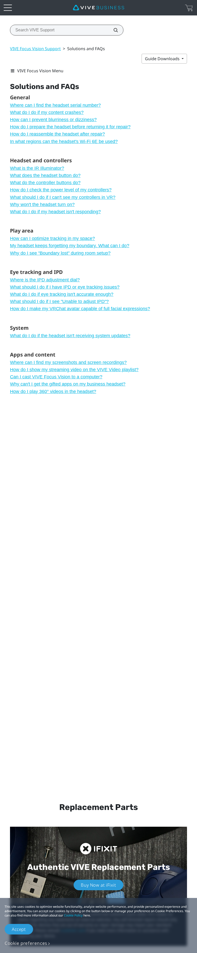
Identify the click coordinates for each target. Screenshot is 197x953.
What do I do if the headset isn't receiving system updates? (70, 335)
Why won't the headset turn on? (42, 204)
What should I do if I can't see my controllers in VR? (62, 197)
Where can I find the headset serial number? (55, 105)
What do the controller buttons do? (45, 182)
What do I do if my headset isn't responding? (55, 211)
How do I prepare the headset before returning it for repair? (70, 126)
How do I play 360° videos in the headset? (53, 391)
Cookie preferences (26, 943)
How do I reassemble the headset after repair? (57, 134)
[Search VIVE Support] (113, 30)
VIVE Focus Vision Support (35, 48)
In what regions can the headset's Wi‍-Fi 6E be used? (64, 141)
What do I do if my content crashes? (47, 112)
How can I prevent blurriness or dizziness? (53, 119)
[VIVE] (98, 8)
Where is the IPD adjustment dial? (45, 279)
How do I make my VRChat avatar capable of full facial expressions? (80, 308)
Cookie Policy (73, 915)
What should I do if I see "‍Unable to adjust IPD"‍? (59, 301)
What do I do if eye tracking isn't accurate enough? (61, 294)
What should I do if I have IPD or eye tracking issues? (65, 287)
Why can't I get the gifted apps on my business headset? (67, 384)
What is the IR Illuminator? (37, 168)
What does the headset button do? (45, 175)
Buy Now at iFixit (98, 885)
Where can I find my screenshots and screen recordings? (68, 362)
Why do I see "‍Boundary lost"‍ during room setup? (60, 253)
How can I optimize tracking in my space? (52, 238)
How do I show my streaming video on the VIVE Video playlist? (74, 369)
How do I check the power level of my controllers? (61, 189)
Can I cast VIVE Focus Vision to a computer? (56, 376)
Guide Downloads (163, 58)
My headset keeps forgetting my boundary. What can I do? (69, 245)
